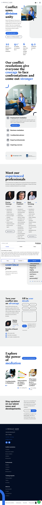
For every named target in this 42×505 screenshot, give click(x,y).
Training (6, 480)
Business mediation (8, 453)
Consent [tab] (7, 246)
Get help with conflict (11, 33)
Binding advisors (8, 471)
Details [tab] (21, 246)
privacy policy (26, 415)
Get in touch (9, 231)
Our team (7, 491)
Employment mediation (9, 451)
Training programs (8, 478)
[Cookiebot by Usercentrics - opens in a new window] (36, 243)
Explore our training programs (13, 36)
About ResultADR (8, 489)
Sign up (33, 410)
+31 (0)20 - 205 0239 (9, 437)
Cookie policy (18, 502)
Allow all (34, 260)
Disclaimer (25, 502)
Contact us (7, 495)
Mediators (7, 464)
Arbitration (7, 456)
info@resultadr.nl (8, 439)
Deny (8, 260)
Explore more (14, 125)
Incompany (7, 482)
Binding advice (8, 458)
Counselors (7, 467)
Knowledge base (8, 493)
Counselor (7, 449)
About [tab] (35, 246)
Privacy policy (31, 502)
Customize (20, 260)
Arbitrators (7, 469)
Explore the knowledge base (29, 358)
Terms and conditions (9, 502)
